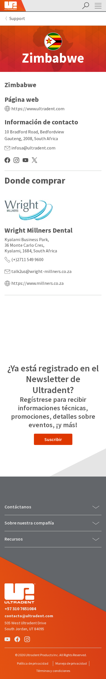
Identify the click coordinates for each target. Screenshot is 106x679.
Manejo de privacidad (71, 663)
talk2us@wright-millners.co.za (41, 271)
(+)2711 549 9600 (27, 259)
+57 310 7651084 (20, 608)
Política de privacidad (32, 663)
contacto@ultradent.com (29, 615)
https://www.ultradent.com (37, 108)
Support (17, 18)
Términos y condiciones (53, 671)
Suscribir (53, 439)
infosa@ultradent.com (33, 147)
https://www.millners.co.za (37, 283)
